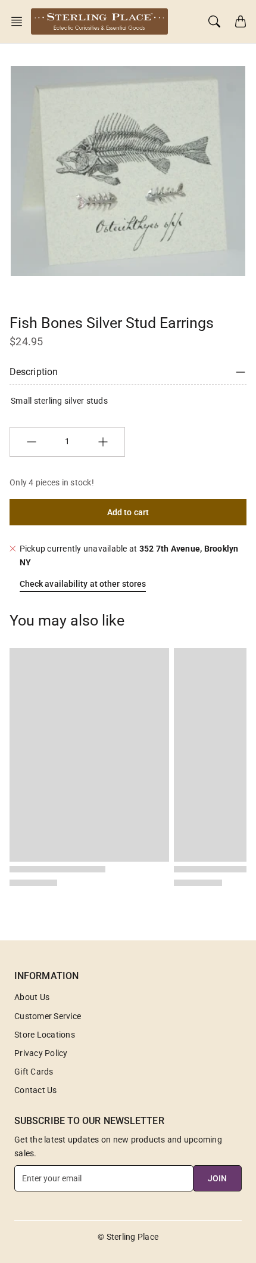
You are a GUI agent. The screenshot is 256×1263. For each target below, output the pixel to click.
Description (34, 371)
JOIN (217, 1178)
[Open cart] (240, 21)
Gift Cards (34, 1071)
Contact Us (35, 1090)
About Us (31, 997)
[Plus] (103, 442)
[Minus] (31, 442)
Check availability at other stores (83, 584)
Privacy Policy (41, 1053)
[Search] (214, 21)
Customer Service (47, 1016)
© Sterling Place (128, 1237)
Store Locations (44, 1034)
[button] (20, 21)
